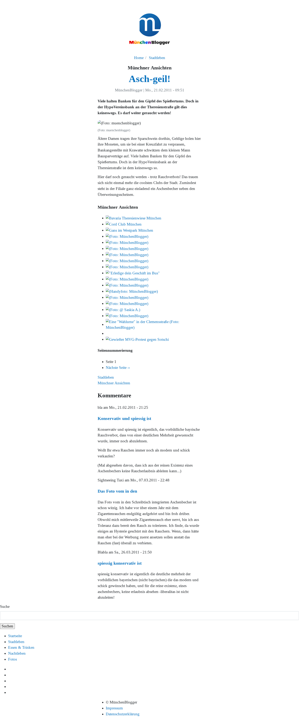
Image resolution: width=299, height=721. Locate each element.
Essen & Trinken (21, 647)
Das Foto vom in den (117, 491)
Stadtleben (157, 58)
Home (139, 58)
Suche (5, 606)
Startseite (15, 636)
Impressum (114, 708)
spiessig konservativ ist (120, 563)
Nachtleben (17, 653)
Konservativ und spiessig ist (124, 418)
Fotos (12, 659)
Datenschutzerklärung (123, 714)
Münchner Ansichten (114, 383)
